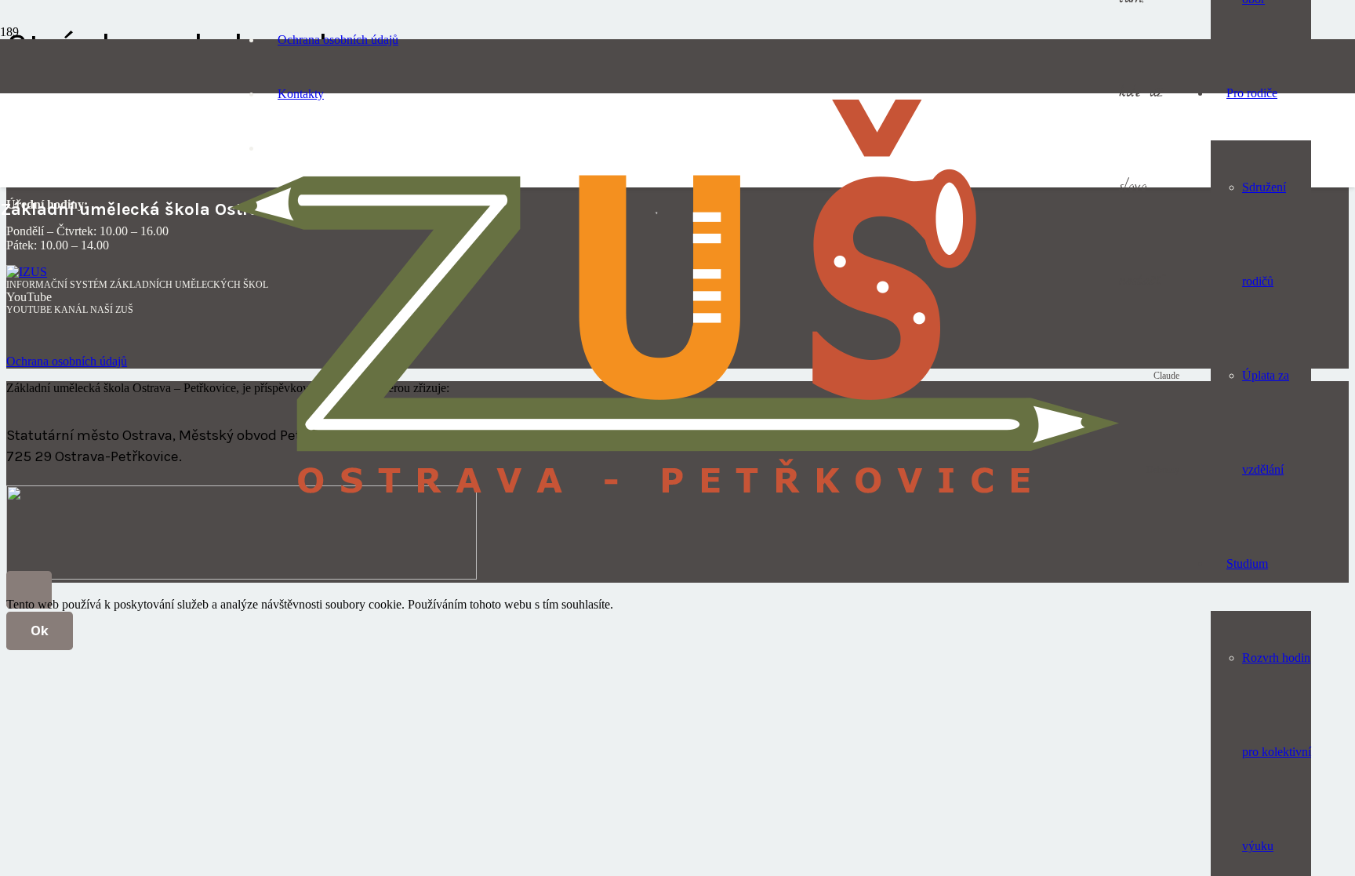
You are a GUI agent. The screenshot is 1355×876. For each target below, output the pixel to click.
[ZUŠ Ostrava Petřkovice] (675, 505)
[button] (29, 590)
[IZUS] (26, 271)
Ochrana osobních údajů (66, 361)
